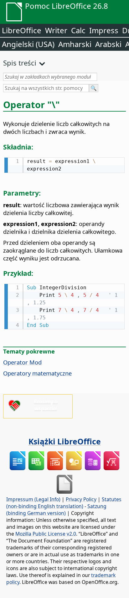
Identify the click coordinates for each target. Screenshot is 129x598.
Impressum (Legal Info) (33, 499)
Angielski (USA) (28, 44)
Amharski (74, 44)
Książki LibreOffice (64, 441)
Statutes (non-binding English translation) (63, 503)
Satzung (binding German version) (56, 510)
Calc (78, 30)
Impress (103, 30)
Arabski (108, 44)
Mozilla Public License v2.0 (45, 533)
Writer (56, 30)
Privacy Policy (81, 499)
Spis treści (19, 62)
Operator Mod (22, 362)
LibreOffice (21, 30)
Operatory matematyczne (37, 373)
